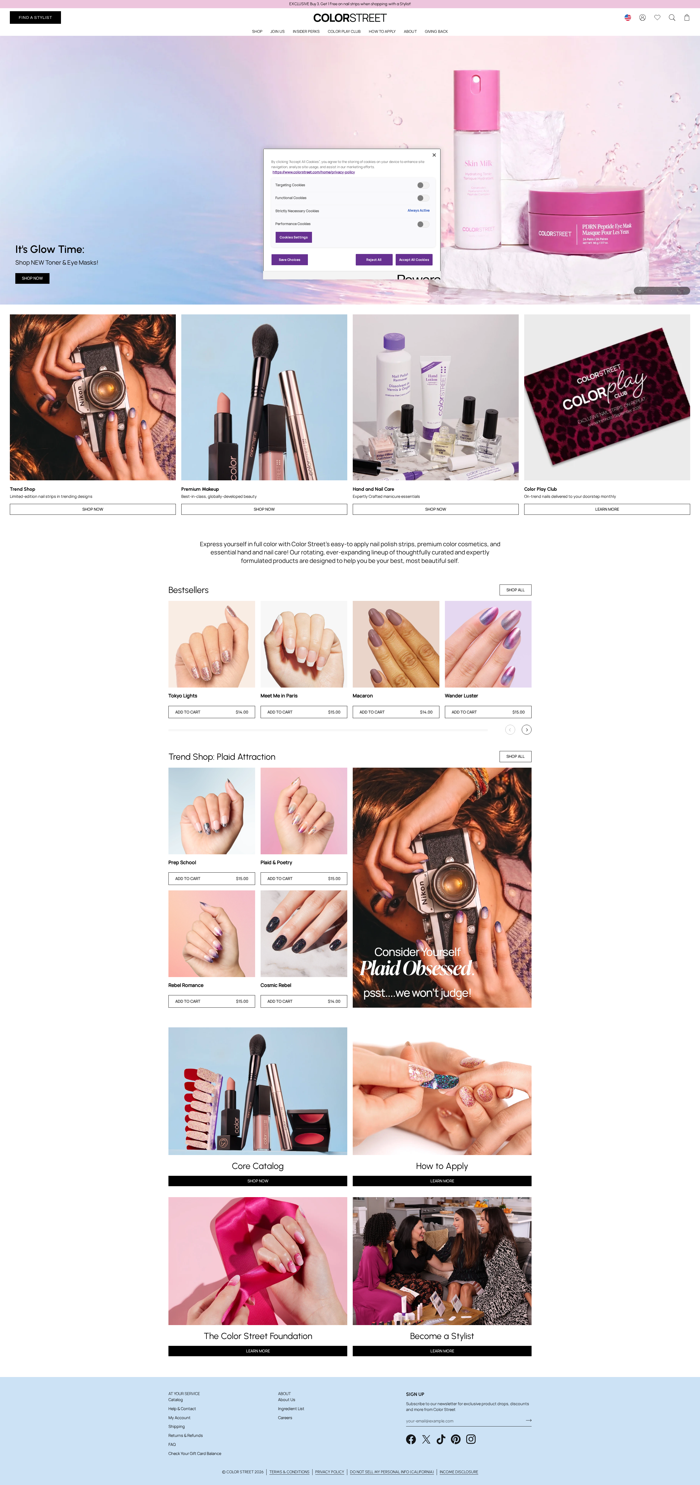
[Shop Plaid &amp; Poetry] (304, 811)
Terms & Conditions (289, 1471)
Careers (285, 1417)
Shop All (515, 589)
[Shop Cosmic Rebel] (304, 933)
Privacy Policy (329, 1471)
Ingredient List (291, 1408)
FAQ (172, 1444)
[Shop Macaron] (396, 644)
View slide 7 (677, 290)
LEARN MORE (258, 1351)
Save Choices (290, 260)
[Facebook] (411, 1439)
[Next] (527, 730)
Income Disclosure (459, 1471)
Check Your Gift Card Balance (194, 1453)
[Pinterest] (456, 1439)
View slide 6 (671, 290)
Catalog (175, 1399)
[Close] (434, 155)
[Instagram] (471, 1439)
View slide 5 (665, 290)
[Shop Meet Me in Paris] (304, 644)
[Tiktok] (441, 1439)
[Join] (527, 1420)
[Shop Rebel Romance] (211, 933)
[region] (350, 4)
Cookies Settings (294, 237)
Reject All (374, 260)
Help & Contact (182, 1408)
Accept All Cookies (414, 260)
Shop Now (32, 278)
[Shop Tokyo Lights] (211, 644)
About (284, 1393)
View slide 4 (658, 290)
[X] (426, 1439)
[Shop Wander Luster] (488, 644)
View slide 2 (646, 290)
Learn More (607, 509)
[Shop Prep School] (211, 811)
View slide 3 (652, 290)
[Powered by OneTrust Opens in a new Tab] (417, 276)
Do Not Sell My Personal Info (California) (392, 1471)
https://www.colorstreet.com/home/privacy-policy (314, 172)
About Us (286, 1399)
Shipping (176, 1426)
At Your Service (184, 1393)
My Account (179, 1417)
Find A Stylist (35, 17)
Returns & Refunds (185, 1435)
